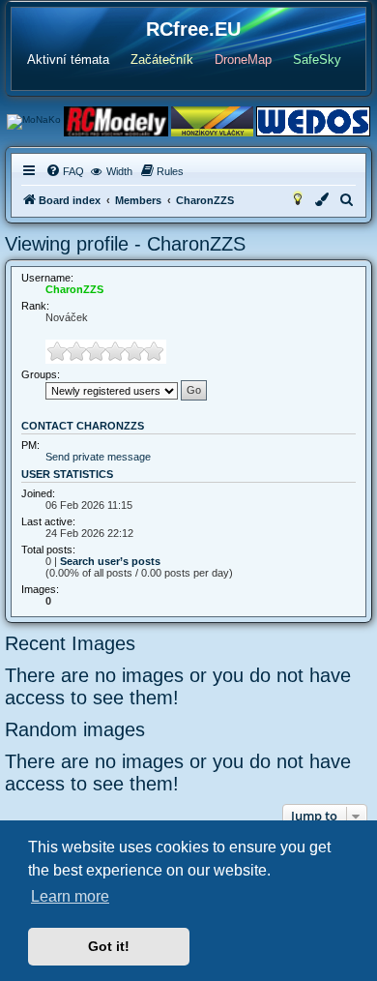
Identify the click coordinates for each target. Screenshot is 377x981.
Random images (75, 729)
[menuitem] (64, 171)
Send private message (98, 456)
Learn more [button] (70, 896)
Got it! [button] (109, 946)
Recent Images (70, 643)
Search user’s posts (110, 561)
